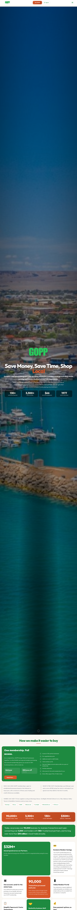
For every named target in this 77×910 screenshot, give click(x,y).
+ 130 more (56, 804)
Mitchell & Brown (46, 804)
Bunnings (7, 804)
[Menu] (72, 2)
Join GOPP (37, 2)
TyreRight (37, 804)
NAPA (21, 804)
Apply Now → (10, 777)
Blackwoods (28, 804)
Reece (14, 804)
